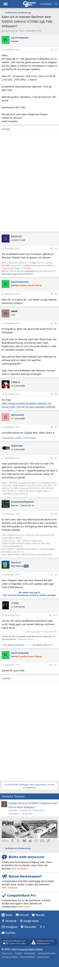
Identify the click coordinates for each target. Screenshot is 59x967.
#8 (56, 513)
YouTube (10, 932)
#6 (56, 427)
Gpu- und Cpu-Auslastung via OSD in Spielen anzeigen (29, 595)
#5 (56, 394)
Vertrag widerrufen (47, 953)
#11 (55, 665)
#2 (56, 248)
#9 (56, 574)
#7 (56, 458)
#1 (56, 49)
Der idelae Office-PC (42, 645)
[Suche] (56, 4)
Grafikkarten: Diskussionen (31, 810)
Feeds (8, 915)
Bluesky (40, 915)
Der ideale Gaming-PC (29, 592)
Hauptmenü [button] (6, 4)
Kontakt (18, 953)
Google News (31, 921)
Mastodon (30, 926)
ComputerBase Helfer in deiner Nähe (19, 438)
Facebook (11, 921)
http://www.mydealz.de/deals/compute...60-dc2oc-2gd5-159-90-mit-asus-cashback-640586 (28, 405)
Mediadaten (30, 953)
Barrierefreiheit (27, 957)
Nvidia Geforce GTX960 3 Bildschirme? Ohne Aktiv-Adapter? (33, 805)
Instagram (11, 926)
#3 (56, 294)
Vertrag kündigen (10, 957)
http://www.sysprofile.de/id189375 (17, 274)
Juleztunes (13, 810)
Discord (24, 915)
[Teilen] (51, 50)
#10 (55, 615)
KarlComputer (11, 30)
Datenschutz (43, 957)
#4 (56, 323)
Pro (26, 566)
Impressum (7, 953)
